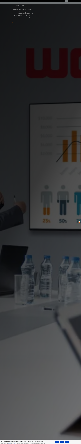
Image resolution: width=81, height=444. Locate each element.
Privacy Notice (13, 443)
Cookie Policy (9, 443)
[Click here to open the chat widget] (79, 222)
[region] (40, 442)
